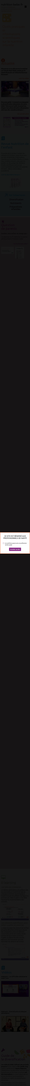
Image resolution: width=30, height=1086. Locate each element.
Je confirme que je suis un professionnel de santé (16, 544)
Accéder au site (15, 549)
